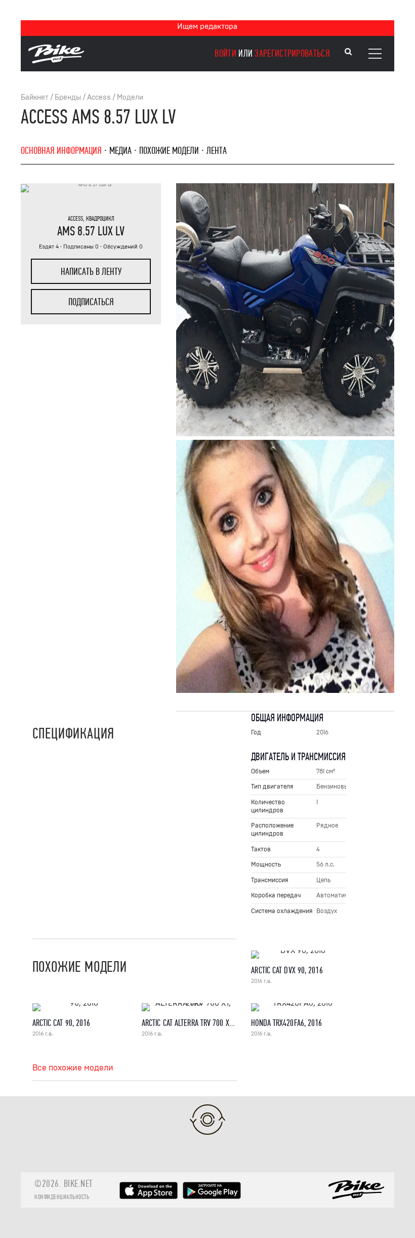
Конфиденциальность (61, 1197)
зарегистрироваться (292, 53)
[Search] (348, 52)
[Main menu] (375, 54)
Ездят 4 (49, 246)
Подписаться (91, 302)
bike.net (78, 1183)
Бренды (68, 97)
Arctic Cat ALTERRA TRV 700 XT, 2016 (196, 1023)
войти (225, 53)
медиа (120, 150)
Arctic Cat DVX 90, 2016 (286, 970)
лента (216, 150)
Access (99, 97)
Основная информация (61, 150)
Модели (130, 97)
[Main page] (56, 60)
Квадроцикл (100, 219)
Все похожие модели (72, 1068)
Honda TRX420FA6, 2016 (286, 1023)
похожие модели (169, 150)
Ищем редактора (207, 26)
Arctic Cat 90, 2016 (61, 1023)
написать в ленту (91, 271)
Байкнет (35, 97)
